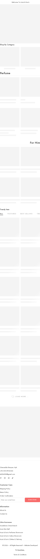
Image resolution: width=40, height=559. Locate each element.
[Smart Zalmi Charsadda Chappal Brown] (10, 375)
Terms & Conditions (20, 554)
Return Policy (4, 492)
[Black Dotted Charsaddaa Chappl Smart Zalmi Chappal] (10, 345)
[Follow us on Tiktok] (12, 478)
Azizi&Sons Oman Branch (8, 526)
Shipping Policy (5, 489)
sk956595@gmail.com (7, 474)
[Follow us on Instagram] (5, 478)
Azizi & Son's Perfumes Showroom (11, 532)
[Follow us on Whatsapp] (9, 478)
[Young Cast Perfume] (10, 117)
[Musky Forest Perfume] (10, 87)
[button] (16, 96)
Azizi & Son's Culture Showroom (10, 536)
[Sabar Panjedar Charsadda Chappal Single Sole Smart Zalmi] (10, 156)
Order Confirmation (6, 496)
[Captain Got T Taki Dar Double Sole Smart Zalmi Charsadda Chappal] (10, 257)
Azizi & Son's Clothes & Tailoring (11, 539)
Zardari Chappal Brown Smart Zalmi (13, 299)
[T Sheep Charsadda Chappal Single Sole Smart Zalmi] (10, 187)
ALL (1, 214)
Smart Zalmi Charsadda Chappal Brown (15, 388)
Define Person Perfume (29, 130)
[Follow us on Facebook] (1, 478)
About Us (3, 510)
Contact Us (3, 514)
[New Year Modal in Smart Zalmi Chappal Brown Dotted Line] (10, 316)
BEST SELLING (26, 214)
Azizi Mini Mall (5, 529)
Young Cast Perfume (7, 130)
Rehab (23, 100)
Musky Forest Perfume (8, 100)
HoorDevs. (21, 550)
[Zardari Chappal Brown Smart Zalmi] (10, 286)
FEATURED (11, 214)
